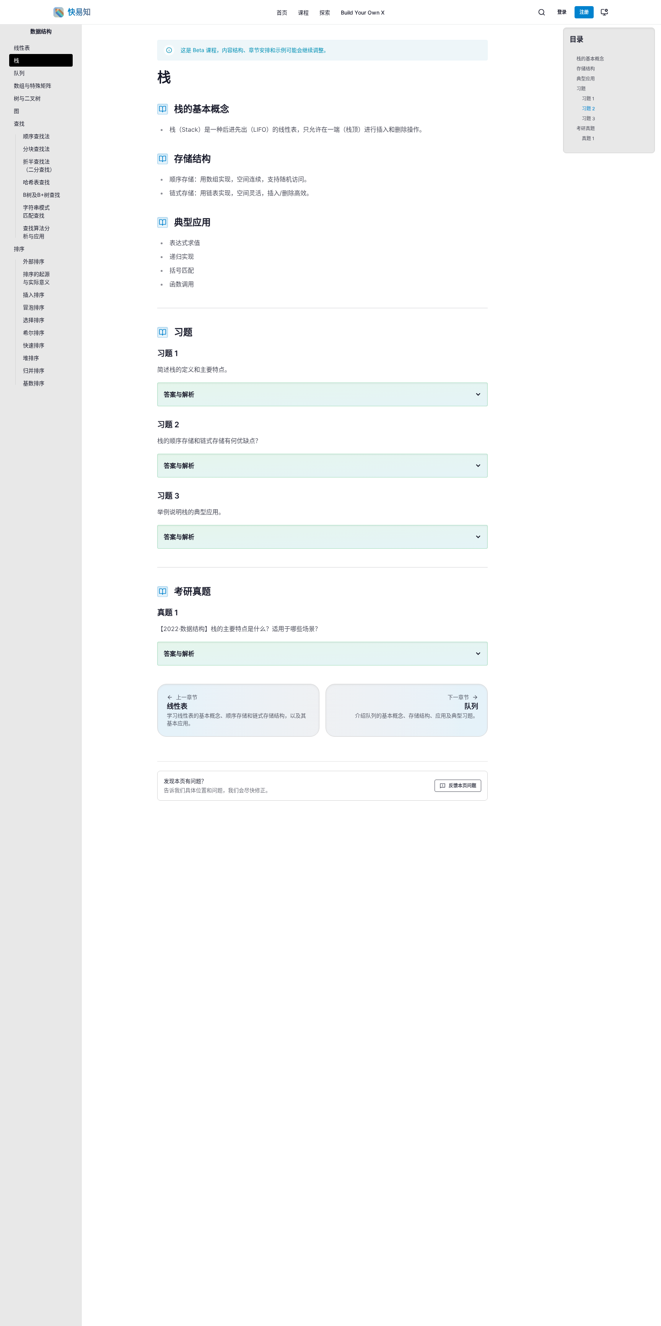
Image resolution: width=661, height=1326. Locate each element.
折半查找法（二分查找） (39, 165)
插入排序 (33, 294)
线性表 (22, 47)
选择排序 (33, 320)
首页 (282, 12)
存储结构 (585, 69)
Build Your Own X (362, 12)
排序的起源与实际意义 (36, 278)
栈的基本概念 (590, 59)
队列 (19, 73)
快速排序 (33, 345)
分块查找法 (36, 149)
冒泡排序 (33, 307)
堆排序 (31, 358)
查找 (19, 123)
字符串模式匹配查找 (36, 211)
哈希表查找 (36, 182)
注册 (584, 12)
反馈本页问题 (462, 785)
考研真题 (585, 128)
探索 (324, 12)
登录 (562, 12)
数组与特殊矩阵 (32, 85)
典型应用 (585, 79)
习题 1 (588, 98)
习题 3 (588, 118)
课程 (303, 12)
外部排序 (33, 261)
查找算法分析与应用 (36, 232)
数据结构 (41, 31)
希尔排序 (33, 332)
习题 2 (588, 108)
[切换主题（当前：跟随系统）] (604, 12)
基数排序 (33, 383)
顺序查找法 (36, 136)
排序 (19, 248)
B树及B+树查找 (41, 194)
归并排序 (33, 370)
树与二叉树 (27, 98)
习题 (581, 89)
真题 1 (588, 138)
